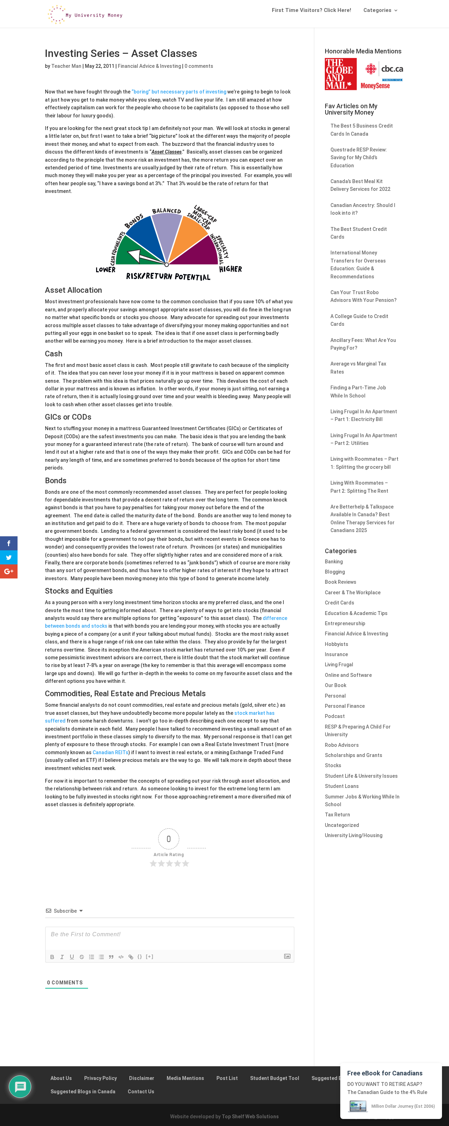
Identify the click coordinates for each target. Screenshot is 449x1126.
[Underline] (72, 957)
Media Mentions (185, 1078)
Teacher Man (66, 66)
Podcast (335, 716)
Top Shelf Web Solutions (250, 1116)
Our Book (335, 685)
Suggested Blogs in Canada (83, 1091)
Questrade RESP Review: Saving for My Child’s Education (358, 157)
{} (140, 956)
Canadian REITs (110, 752)
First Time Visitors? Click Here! (311, 10)
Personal (335, 696)
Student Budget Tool (274, 1078)
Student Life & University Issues (361, 776)
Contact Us (141, 1091)
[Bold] (52, 957)
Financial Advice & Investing (149, 66)
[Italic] (62, 957)
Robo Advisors (342, 745)
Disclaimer (141, 1078)
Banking (334, 561)
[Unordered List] (101, 957)
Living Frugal (339, 664)
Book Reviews (340, 582)
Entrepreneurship (345, 623)
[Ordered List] (91, 957)
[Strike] (82, 957)
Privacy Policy (100, 1078)
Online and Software (348, 675)
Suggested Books (332, 1078)
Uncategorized (342, 825)
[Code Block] (121, 957)
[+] (150, 956)
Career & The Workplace (353, 592)
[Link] (131, 957)
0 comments (199, 66)
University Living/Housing (353, 835)
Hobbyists (336, 644)
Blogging (335, 572)
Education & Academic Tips (356, 613)
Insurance (336, 654)
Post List (227, 1078)
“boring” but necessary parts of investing (179, 92)
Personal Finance (345, 706)
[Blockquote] (111, 957)
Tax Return (337, 814)
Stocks (333, 765)
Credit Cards (339, 603)
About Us (61, 1078)
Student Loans (342, 786)
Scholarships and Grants (353, 755)
